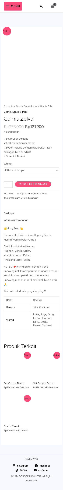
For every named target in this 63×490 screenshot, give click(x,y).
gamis (18, 197)
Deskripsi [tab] (9, 213)
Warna (8, 163)
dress (11, 197)
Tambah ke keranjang (33, 184)
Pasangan (33, 197)
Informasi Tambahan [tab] (16, 220)
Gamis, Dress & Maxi (26, 106)
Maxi (25, 197)
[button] (41, 6)
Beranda (8, 106)
